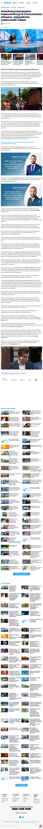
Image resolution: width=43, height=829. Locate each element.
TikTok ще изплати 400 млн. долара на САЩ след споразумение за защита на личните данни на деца (14, 771)
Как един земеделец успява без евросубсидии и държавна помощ (36, 418)
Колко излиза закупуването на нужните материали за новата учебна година (36, 568)
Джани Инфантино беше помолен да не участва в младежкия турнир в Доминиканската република (36, 722)
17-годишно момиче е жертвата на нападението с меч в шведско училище (35, 755)
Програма (21, 2)
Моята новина (5, 799)
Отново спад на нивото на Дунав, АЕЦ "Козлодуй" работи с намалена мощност (36, 527)
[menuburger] (1, 2)
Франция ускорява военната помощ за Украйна (14, 710)
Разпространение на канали (16, 821)
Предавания (25, 798)
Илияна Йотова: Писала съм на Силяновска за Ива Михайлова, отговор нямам (35, 495)
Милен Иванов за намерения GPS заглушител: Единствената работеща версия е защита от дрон (14, 540)
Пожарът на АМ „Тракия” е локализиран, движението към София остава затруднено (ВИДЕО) (36, 482)
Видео (3, 801)
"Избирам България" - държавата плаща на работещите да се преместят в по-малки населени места (14, 461)
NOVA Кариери (37, 801)
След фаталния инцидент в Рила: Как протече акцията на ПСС (36, 440)
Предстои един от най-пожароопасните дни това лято (14, 446)
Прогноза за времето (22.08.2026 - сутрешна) (35, 538)
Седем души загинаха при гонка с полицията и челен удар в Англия (15, 679)
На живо (34, 2)
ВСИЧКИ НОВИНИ (21, 785)
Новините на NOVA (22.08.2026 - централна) (35, 679)
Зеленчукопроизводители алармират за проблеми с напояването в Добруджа (14, 424)
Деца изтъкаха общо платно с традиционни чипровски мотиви (35, 513)
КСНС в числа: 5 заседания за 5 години (14, 474)
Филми (24, 801)
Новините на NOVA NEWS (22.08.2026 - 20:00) (35, 672)
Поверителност (7, 822)
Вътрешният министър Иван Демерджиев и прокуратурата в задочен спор (15, 568)
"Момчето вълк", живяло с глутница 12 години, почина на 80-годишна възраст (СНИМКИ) (36, 770)
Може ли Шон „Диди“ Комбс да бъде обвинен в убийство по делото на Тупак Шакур (14, 652)
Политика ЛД (13, 822)
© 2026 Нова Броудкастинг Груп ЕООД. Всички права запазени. (10, 826)
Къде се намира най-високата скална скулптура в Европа (35, 761)
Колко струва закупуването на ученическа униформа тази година (13, 527)
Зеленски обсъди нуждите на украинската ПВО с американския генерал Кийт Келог (35, 644)
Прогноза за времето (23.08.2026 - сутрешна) (14, 440)
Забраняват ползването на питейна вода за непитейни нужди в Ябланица (35, 475)
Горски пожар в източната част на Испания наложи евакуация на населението (14, 763)
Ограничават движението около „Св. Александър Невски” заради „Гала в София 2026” (14, 453)
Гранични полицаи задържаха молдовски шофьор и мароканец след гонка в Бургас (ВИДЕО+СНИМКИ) (14, 482)
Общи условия (39, 821)
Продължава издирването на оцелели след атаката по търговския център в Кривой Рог (15, 696)
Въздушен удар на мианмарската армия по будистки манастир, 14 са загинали (35, 738)
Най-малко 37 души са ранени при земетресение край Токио (36, 630)
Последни (4, 796)
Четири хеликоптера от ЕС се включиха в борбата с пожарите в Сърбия (15, 720)
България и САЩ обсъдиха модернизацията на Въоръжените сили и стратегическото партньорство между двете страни (35, 554)
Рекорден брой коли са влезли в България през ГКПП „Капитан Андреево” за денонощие (14, 533)
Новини (14, 2)
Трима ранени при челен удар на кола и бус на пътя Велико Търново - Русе (36, 546)
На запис (28, 2)
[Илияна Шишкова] (2, 23)
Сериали (25, 799)
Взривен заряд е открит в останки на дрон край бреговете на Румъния (36, 695)
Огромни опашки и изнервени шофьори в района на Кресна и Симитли (13, 508)
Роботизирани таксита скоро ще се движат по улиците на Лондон (35, 613)
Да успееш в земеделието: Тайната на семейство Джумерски (14, 412)
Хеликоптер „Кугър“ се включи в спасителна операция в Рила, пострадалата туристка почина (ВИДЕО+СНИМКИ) (36, 468)
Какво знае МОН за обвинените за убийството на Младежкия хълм (13, 520)
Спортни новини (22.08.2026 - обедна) (35, 777)
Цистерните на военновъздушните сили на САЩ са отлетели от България (14, 501)
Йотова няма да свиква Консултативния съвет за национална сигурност (14, 488)
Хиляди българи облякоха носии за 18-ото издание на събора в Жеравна (35, 532)
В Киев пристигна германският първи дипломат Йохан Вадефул (35, 501)
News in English (36, 802)
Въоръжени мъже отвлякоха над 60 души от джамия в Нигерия (35, 651)
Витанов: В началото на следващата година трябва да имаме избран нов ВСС (35, 412)
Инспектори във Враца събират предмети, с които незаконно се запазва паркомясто (14, 433)
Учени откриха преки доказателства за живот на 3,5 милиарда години (15, 643)
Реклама (3, 821)
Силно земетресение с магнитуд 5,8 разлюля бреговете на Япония (36, 666)
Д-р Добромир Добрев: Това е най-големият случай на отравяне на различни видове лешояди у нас (14, 554)
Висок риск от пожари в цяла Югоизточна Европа (14, 755)
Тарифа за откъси (24, 821)
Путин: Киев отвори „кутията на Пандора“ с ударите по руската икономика (35, 659)
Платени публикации (34, 822)
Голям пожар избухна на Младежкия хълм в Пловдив (36, 446)
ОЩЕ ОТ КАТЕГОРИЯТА (21, 574)
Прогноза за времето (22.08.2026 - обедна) (35, 488)
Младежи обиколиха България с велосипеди (35, 507)
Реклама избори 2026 (8, 821)
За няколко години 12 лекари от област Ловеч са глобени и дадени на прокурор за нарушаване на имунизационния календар (35, 597)
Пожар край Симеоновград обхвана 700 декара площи (35, 452)
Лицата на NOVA (16, 798)
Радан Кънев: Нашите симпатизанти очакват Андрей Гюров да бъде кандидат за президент (14, 419)
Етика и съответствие (26, 822)
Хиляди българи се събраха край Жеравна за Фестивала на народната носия (36, 562)
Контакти (34, 821)
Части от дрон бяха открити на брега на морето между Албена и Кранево (14, 468)
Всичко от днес (5, 798)
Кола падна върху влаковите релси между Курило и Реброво (35, 460)
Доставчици (30, 821)
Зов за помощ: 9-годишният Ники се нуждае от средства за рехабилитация (14, 514)
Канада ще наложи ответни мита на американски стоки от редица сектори (14, 673)
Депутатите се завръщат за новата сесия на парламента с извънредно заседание (14, 562)
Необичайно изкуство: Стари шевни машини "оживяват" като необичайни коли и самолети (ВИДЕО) (35, 434)
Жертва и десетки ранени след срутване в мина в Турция (14, 666)
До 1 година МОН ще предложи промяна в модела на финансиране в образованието (36, 520)
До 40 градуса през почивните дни (13, 546)
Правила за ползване (19, 822)
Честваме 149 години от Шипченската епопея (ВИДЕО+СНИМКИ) (14, 494)
